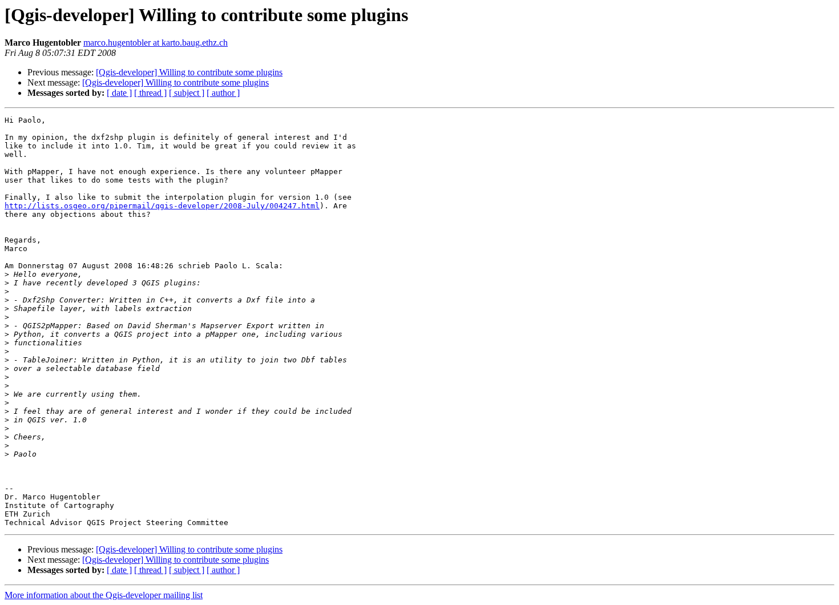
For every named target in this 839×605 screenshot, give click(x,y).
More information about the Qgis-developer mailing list (104, 595)
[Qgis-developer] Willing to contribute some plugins (189, 72)
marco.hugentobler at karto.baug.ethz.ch (155, 42)
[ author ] (223, 93)
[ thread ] (150, 93)
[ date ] (119, 93)
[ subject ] (186, 93)
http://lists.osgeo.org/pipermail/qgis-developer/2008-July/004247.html (162, 205)
